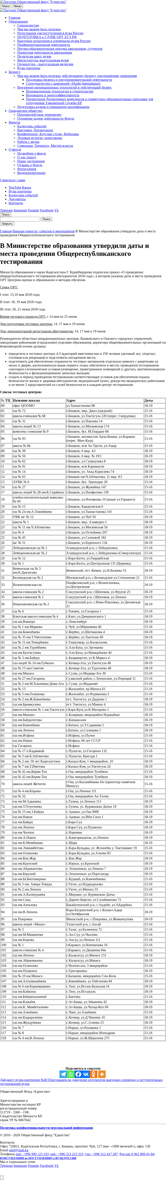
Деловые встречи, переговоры (39, 138)
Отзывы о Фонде (29, 165)
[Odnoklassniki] (93, 1074)
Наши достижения (31, 161)
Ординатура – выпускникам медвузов (45, 64)
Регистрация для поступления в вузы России (50, 33)
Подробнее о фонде (31, 153)
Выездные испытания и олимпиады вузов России (54, 41)
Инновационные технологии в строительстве (59, 91)
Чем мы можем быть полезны (39, 29)
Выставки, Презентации (35, 130)
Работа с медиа (28, 142)
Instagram (20, 210)
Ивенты (14, 122)
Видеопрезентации (31, 173)
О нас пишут (26, 157)
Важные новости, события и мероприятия (44, 231)
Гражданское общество (25, 111)
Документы (17, 199)
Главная (14, 17)
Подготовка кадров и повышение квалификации (53, 107)
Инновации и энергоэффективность (52, 95)
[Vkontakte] (86, 1074)
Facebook (46, 210)
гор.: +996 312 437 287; (102, 1154)
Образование (18, 21)
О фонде (15, 149)
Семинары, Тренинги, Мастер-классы (45, 145)
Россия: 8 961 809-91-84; (137, 1154)
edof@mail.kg (18, 1150)
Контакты (16, 203)
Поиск (6, 6)
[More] (102, 1074)
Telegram (6, 210)
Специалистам (28, 25)
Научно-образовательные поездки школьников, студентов (59, 48)
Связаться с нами (12, 180)
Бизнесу (15, 72)
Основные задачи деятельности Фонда (45, 118)
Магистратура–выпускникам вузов (43, 60)
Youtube (33, 210)
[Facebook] (78, 1074)
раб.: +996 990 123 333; (33, 1154)
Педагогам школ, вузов (34, 56)
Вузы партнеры (28, 68)
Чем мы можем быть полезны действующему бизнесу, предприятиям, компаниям (77, 76)
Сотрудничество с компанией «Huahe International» (63, 83)
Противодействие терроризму (39, 114)
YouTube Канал (20, 187)
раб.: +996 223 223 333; (67, 1154)
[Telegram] (63, 1074)
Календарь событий (31, 126)
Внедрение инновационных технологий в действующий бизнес (64, 87)
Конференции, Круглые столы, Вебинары (48, 134)
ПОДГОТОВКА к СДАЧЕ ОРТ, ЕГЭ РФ (47, 37)
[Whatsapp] (71, 1074)
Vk (56, 210)
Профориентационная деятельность (43, 45)
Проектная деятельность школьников (44, 52)
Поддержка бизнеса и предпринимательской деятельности (69, 79)
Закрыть (7, 223)
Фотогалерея (26, 169)
